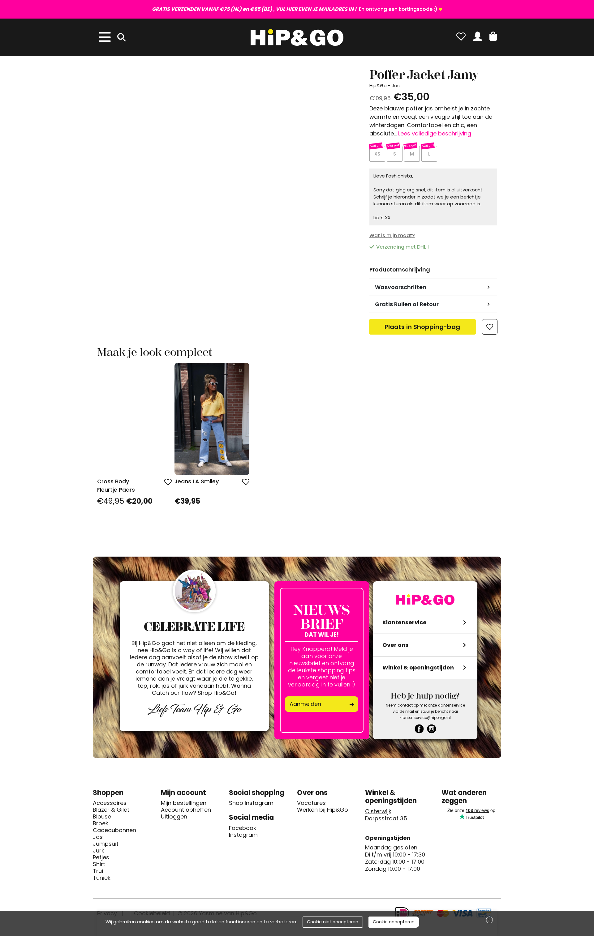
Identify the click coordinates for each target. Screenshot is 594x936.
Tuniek (101, 877)
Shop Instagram (251, 803)
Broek (100, 823)
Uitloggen (174, 816)
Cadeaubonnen (114, 830)
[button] (493, 36)
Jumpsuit (105, 843)
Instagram (243, 834)
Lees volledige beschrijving (434, 133)
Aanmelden (305, 704)
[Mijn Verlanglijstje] (461, 36)
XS (377, 154)
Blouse (102, 816)
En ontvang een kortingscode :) (294, 9)
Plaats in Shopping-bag (422, 329)
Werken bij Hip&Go (322, 809)
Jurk (98, 850)
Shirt (99, 864)
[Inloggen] (477, 36)
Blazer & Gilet (111, 809)
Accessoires (110, 803)
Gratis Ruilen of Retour (407, 304)
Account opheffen (186, 809)
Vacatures (311, 803)
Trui (98, 871)
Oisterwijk (378, 811)
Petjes (101, 857)
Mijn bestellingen (183, 803)
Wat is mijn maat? (392, 235)
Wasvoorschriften (400, 287)
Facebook (242, 828)
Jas (98, 837)
